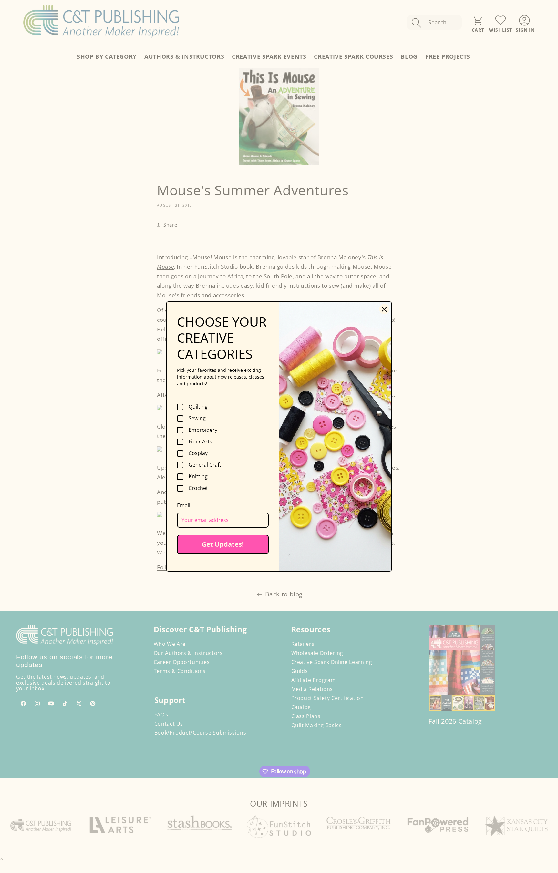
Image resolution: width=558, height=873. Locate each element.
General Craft (205, 465)
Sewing (197, 418)
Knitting (198, 476)
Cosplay (198, 453)
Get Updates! (223, 544)
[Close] (384, 309)
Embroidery (203, 430)
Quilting (198, 407)
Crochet (198, 488)
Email (183, 505)
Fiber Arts (200, 442)
